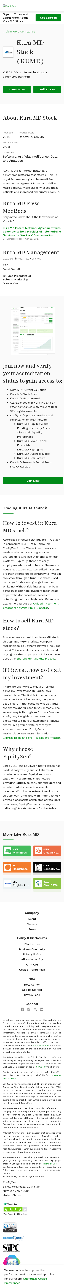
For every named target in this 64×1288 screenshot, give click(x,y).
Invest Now (17, 89)
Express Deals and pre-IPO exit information (31, 737)
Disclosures (31, 944)
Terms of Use (50, 1164)
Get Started (48, 17)
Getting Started (32, 989)
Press (32, 929)
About (32, 919)
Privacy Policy (32, 954)
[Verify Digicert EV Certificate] (10, 1227)
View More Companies (20, 31)
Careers (32, 924)
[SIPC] (11, 1247)
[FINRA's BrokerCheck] (13, 1238)
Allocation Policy (32, 959)
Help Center (32, 984)
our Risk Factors (41, 1045)
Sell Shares (47, 89)
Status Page (32, 995)
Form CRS (32, 964)
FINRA (37, 1067)
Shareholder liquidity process (36, 658)
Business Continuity (32, 949)
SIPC (43, 1067)
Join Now (33, 480)
